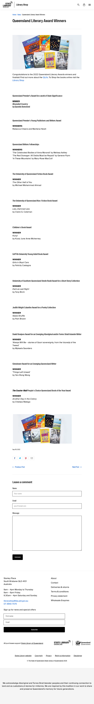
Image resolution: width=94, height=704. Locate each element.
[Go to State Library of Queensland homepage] (62, 643)
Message (15, 513)
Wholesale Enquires (60, 600)
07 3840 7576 (10, 604)
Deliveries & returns (60, 587)
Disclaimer (78, 655)
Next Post (75, 467)
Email (32, 458)
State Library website (23, 655)
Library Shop (18, 80)
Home (14, 14)
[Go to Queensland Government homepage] (82, 643)
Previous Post (20, 467)
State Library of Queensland (32, 643)
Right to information (62, 655)
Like (14, 458)
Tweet (20, 458)
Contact (54, 582)
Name (14, 488)
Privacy (49, 655)
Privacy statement (59, 596)
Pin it (25, 458)
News (19, 14)
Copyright (39, 655)
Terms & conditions (60, 591)
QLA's (45, 77)
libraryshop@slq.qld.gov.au (16, 601)
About (53, 578)
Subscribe (34, 630)
